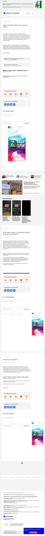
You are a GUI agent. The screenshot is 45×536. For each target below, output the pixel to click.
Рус (27, 13)
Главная (11, 477)
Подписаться (33, 532)
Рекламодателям (36, 477)
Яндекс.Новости (7, 71)
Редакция (28, 477)
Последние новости (19, 477)
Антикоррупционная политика (10, 530)
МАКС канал (19, 76)
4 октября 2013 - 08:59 (7, 29)
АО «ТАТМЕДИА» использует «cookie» (11, 531)
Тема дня (6, 228)
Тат (33, 13)
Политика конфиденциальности (10, 533)
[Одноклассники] (8, 104)
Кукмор (6, 313)
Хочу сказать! (7, 21)
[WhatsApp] (14, 104)
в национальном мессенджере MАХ (12, 65)
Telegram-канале (9, 59)
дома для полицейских (16, 313)
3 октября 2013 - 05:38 (7, 362)
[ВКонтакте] (5, 104)
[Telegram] (11, 104)
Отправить (26, 123)
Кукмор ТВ (5, 477)
